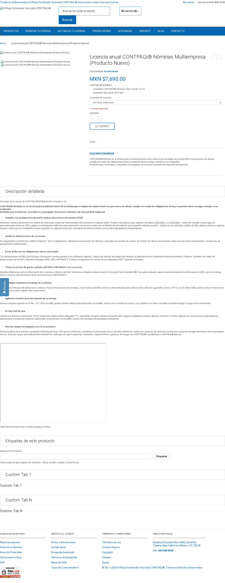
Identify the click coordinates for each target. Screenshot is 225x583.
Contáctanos (58, 547)
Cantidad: (94, 113)
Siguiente (219, 57)
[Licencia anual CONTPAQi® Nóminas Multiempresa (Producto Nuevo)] (34, 52)
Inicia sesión (85, 2)
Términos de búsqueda (64, 557)
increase (100, 117)
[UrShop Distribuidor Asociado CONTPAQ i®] (25, 8)
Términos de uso (111, 542)
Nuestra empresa (10, 542)
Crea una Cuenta (108, 2)
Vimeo (47, 427)
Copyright (107, 552)
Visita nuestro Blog (10, 557)
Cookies (106, 557)
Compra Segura (111, 547)
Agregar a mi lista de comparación (93, 135)
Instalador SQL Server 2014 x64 (108, 93)
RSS (2, 562)
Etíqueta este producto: (11, 451)
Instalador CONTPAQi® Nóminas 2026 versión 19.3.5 (119, 89)
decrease (100, 120)
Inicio (3, 43)
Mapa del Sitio (59, 562)
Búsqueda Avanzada (62, 552)
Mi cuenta (188, 2)
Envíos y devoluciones (63, 542)
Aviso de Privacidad (11, 552)
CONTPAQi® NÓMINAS (101, 85)
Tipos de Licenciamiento (65, 567)
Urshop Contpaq (33, 427)
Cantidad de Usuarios (100, 97)
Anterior (215, 57)
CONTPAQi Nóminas (10, 427)
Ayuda (105, 562)
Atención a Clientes (11, 547)
